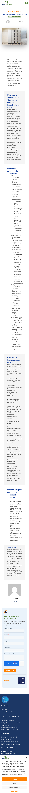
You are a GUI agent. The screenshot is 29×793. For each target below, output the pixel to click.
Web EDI (4, 709)
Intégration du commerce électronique (12, 723)
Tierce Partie (5, 725)
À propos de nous (6, 751)
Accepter (14, 779)
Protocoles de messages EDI (9, 742)
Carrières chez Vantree (8, 753)
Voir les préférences (14, 787)
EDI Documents (6, 739)
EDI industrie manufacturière (10, 730)
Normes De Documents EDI (9, 737)
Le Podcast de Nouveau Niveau (10, 744)
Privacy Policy (14, 791)
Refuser (15, 783)
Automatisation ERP (7, 720)
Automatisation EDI (7, 712)
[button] (26, 757)
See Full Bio (13, 601)
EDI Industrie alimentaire (9, 727)
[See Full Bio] (18, 601)
